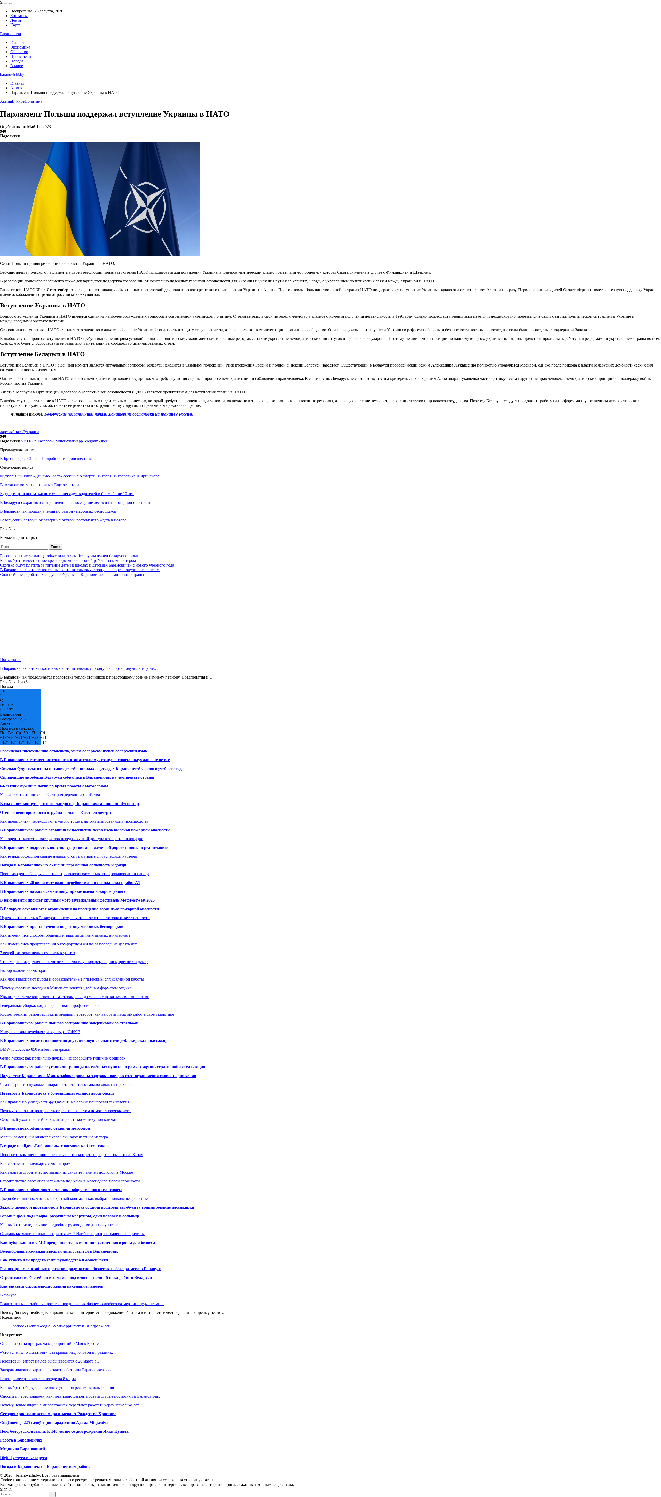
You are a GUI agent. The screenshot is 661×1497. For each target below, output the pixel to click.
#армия (6, 431)
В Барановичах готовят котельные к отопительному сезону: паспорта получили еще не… (79, 668)
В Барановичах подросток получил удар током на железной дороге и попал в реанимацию (84, 847)
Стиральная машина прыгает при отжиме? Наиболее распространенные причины (72, 1233)
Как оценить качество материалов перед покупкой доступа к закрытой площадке (71, 839)
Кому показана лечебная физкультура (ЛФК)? (40, 1032)
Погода (16, 61)
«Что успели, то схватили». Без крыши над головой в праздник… (58, 1352)
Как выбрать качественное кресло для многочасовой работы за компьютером (68, 560)
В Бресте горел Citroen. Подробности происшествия (46, 458)
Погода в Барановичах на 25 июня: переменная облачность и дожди (63, 865)
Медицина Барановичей (22, 1449)
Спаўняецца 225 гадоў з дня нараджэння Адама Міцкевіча (54, 1422)
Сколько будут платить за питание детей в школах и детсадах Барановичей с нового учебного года (87, 565)
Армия (6, 101)
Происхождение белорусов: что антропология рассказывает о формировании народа (74, 874)
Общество (19, 52)
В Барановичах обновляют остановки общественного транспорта (61, 1190)
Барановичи (10, 33)
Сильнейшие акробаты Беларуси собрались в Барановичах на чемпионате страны (72, 574)
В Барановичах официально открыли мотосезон (45, 1128)
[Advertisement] (155, 617)
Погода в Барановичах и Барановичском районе (45, 1466)
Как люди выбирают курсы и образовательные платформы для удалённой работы (72, 979)
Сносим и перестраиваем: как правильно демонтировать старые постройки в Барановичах (80, 1396)
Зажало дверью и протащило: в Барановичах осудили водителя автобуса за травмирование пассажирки (97, 1207)
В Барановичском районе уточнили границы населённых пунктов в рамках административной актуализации (102, 1067)
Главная (17, 42)
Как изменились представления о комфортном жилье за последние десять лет (68, 944)
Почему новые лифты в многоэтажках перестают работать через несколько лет (69, 1405)
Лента (15, 20)
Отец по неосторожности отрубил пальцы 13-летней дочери (55, 812)
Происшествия (23, 56)
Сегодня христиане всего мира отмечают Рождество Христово (58, 1414)
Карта (15, 25)
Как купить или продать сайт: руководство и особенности (54, 1260)
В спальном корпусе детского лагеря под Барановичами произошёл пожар (69, 803)
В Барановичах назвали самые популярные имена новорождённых (62, 891)
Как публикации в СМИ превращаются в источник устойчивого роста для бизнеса (77, 1242)
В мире (16, 65)
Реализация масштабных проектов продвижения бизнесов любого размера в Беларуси (80, 1269)
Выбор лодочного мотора (22, 970)
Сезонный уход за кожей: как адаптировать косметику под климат (58, 1119)
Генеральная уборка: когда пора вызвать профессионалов (50, 1005)
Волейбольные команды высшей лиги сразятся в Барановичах (59, 1251)
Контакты (19, 15)
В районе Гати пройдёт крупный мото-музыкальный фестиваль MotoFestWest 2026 (77, 900)
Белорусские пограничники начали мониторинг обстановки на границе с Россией (118, 414)
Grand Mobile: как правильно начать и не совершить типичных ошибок (62, 1058)
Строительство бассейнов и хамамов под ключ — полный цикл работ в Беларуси (76, 1277)
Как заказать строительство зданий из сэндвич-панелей (51, 1286)
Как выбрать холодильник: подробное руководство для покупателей (60, 1225)
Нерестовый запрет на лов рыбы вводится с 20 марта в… (50, 1361)
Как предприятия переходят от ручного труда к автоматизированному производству (74, 821)
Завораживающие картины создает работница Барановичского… (57, 1370)
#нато (18, 431)
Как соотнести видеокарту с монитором (35, 1163)
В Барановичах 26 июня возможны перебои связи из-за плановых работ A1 (70, 882)
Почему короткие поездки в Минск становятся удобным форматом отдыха (65, 988)
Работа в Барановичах (21, 1440)
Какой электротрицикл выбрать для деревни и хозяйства (50, 795)
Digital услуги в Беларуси (23, 1457)
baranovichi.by (12, 74)
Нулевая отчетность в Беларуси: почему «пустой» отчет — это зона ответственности (75, 917)
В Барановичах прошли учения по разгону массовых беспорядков (61, 926)
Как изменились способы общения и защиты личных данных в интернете (65, 935)
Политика (33, 101)
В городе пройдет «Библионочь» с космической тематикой (54, 1146)
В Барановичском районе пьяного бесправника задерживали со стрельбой (69, 1023)
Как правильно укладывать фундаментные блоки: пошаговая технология (64, 1102)
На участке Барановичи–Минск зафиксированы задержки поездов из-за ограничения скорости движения (98, 1075)
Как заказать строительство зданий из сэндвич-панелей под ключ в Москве (66, 1172)
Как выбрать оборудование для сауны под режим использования (57, 1387)
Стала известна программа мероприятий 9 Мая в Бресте (49, 1343)
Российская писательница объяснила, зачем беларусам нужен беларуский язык (69, 556)
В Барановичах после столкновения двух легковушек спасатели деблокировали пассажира (85, 1040)
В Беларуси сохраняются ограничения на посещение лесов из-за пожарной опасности (79, 909)
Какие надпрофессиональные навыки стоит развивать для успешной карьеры (68, 856)
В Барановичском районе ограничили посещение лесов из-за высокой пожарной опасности (85, 830)
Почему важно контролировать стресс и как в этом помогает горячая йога (65, 1111)
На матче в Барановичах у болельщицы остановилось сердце (57, 1093)
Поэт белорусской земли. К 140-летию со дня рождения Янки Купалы (65, 1431)
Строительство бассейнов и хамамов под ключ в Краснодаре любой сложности (70, 1181)
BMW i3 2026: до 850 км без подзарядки (35, 1049)
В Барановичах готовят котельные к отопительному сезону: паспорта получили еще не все (80, 570)
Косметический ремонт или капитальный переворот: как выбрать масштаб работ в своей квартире (87, 1014)
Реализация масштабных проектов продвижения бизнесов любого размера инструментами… (82, 1304)
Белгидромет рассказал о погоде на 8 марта (38, 1378)
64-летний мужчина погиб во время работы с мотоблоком (54, 786)
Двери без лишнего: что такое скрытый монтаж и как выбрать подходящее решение (74, 1198)
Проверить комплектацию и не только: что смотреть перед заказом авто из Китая (71, 1154)
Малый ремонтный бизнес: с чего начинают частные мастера (54, 1137)
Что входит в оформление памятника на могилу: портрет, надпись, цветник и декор (74, 961)
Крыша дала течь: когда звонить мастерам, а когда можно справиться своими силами (74, 996)
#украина (31, 431)
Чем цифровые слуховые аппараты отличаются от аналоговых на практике (66, 1084)
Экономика (20, 47)
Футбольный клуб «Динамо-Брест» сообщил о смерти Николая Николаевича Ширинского (79, 476)
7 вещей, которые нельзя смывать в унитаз (37, 953)
